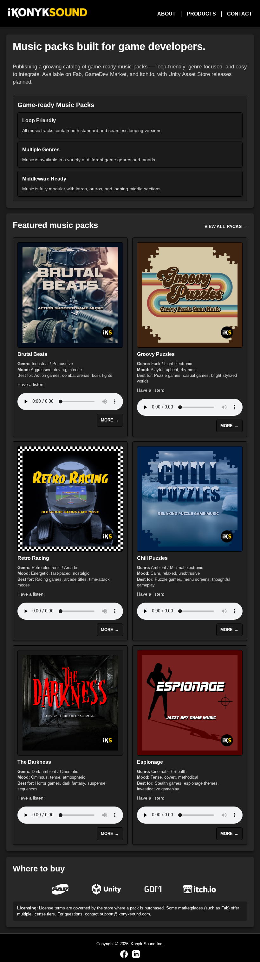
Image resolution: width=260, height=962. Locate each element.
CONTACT (239, 13)
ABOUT (166, 13)
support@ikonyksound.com (125, 914)
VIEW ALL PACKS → (226, 226)
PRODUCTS (201, 13)
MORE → (110, 420)
